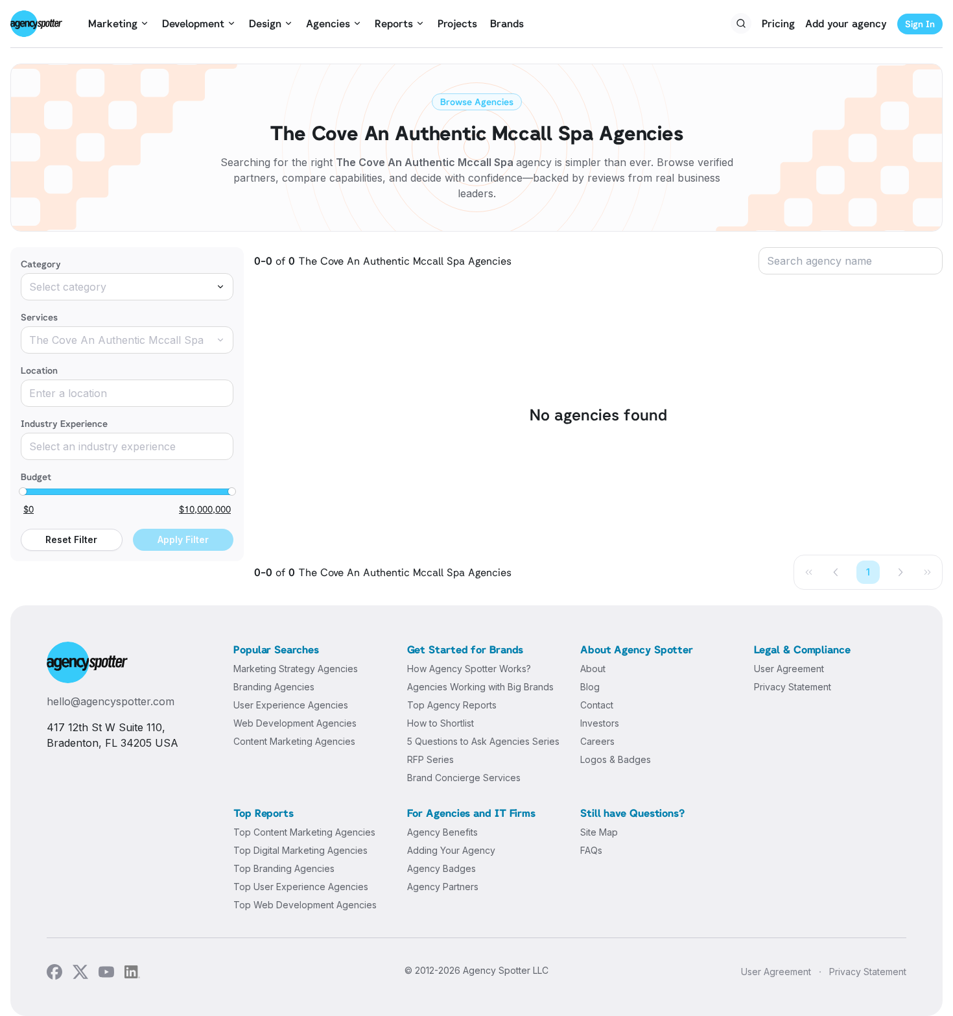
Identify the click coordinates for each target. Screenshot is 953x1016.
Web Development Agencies (295, 723)
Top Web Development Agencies (305, 904)
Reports (394, 23)
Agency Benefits (442, 832)
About (593, 668)
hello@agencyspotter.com (110, 701)
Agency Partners (442, 886)
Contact (596, 704)
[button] (836, 572)
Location (39, 370)
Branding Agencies (273, 686)
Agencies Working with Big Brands (480, 686)
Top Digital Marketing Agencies (300, 850)
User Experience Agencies (290, 704)
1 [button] (868, 571)
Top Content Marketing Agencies (304, 832)
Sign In (920, 24)
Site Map (599, 832)
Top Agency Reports (452, 704)
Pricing (778, 23)
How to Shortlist (440, 723)
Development (193, 23)
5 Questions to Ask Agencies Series (483, 741)
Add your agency (846, 23)
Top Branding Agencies (284, 868)
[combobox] (127, 286)
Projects (457, 23)
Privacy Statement (792, 686)
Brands (507, 23)
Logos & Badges (615, 759)
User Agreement (789, 668)
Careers (597, 741)
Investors (599, 723)
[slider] (23, 492)
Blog (590, 686)
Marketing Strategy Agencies (295, 668)
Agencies (328, 23)
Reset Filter (71, 539)
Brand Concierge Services (464, 777)
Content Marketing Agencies (294, 741)
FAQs (591, 850)
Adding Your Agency (451, 850)
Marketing (112, 23)
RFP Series (430, 759)
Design (265, 23)
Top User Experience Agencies (300, 886)
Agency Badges (441, 868)
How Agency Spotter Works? (469, 668)
